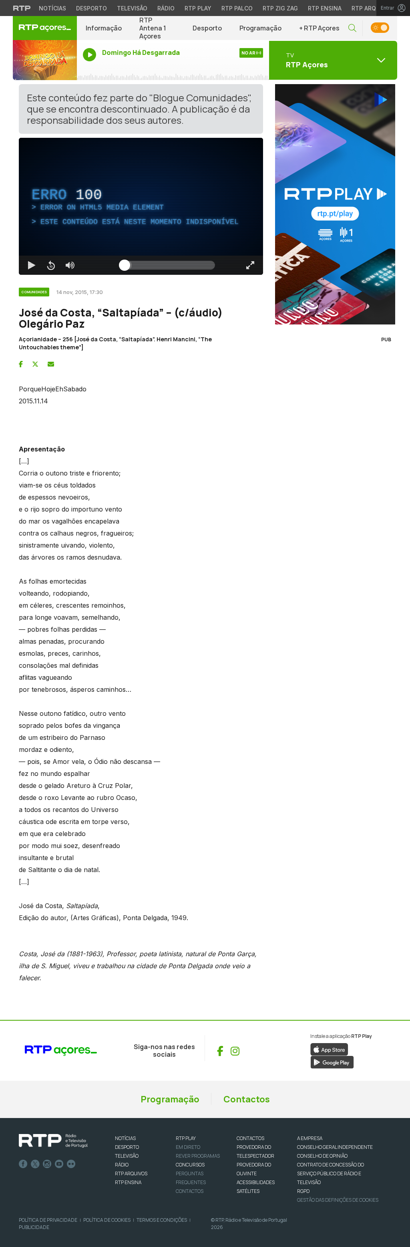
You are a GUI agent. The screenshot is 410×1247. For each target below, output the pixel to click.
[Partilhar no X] (35, 364)
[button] (352, 28)
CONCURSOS (190, 1164)
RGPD (303, 1191)
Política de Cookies (107, 1220)
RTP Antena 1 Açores (152, 28)
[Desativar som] (70, 265)
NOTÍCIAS (125, 1138)
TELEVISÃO (127, 1155)
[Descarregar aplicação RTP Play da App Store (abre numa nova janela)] (329, 1049)
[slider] (170, 265)
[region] (141, 206)
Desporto (91, 8)
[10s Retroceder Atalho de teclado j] (50, 265)
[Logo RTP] (53, 1141)
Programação (260, 28)
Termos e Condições (162, 1220)
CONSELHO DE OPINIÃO (322, 1155)
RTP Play (198, 8)
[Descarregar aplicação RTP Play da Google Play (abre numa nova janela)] (332, 1062)
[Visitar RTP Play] (333, 204)
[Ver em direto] (45, 60)
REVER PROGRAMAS (198, 1155)
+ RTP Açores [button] (319, 28)
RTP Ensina (325, 8)
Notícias (52, 8)
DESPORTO (127, 1147)
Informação (104, 28)
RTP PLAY (186, 1138)
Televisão (132, 8)
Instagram (47, 1164)
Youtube (59, 1164)
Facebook (23, 1164)
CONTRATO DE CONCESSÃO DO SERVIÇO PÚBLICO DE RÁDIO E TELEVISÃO (330, 1173)
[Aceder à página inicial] (45, 28)
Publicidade (34, 1227)
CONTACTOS (250, 1138)
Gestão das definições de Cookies (337, 1200)
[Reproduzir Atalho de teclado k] (31, 265)
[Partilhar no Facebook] (21, 364)
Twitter (35, 1164)
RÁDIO (122, 1164)
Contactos (246, 1099)
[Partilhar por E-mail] (51, 364)
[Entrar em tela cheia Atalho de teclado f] (250, 265)
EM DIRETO (188, 1147)
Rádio (166, 8)
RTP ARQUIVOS (131, 1173)
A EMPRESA (309, 1138)
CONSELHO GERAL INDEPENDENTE (335, 1147)
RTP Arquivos (372, 8)
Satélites (248, 1191)
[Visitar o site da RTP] (22, 8)
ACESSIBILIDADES (256, 1182)
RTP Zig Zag (280, 8)
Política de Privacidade (48, 1220)
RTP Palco (237, 8)
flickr (71, 1164)
